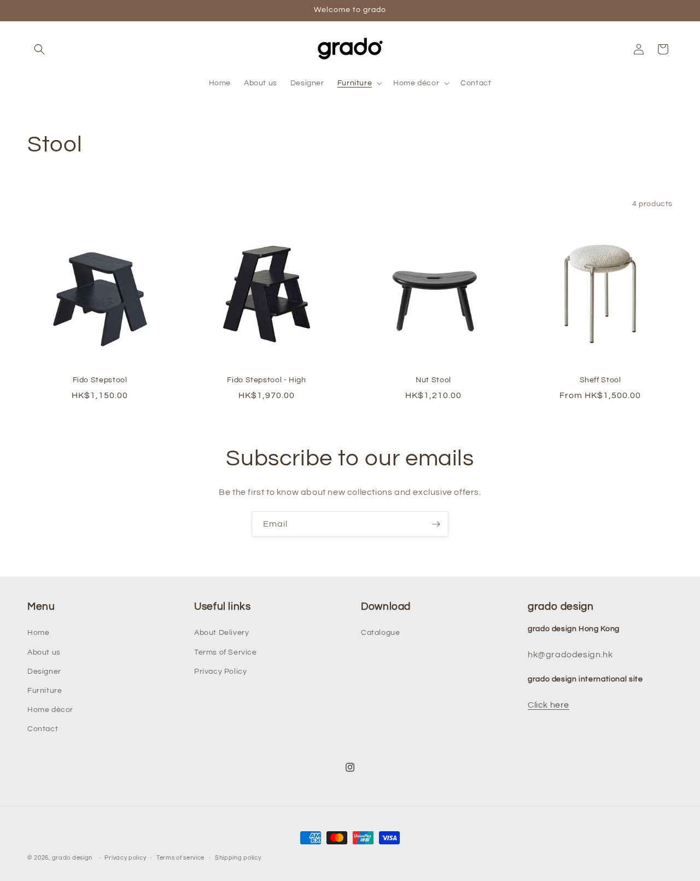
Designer (44, 671)
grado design (72, 858)
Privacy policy (125, 857)
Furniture (44, 691)
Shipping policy (238, 857)
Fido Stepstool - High (266, 380)
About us (44, 652)
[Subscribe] (436, 524)
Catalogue (380, 633)
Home (38, 633)
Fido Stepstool (100, 380)
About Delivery (221, 633)
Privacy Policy (220, 671)
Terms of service (180, 857)
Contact (42, 729)
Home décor (50, 710)
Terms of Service (225, 652)
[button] (39, 49)
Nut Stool (433, 380)
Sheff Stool (600, 380)
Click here (548, 705)
